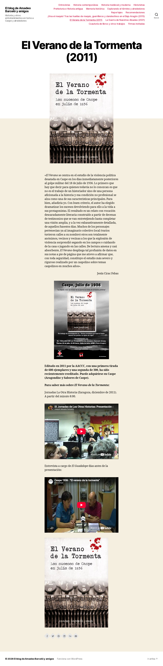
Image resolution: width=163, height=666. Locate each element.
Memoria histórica (95, 8)
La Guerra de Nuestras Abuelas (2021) (125, 20)
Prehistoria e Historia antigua (68, 8)
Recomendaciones (135, 12)
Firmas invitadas (136, 23)
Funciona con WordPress (69, 658)
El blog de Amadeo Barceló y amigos (18, 10)
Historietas (139, 5)
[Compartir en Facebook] (47, 635)
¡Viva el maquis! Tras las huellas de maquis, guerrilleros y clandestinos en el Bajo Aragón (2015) (96, 16)
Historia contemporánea (85, 5)
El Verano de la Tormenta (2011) (86, 20)
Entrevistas (64, 5)
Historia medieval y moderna (116, 5)
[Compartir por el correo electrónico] (76, 635)
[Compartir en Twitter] (53, 635)
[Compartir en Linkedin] (64, 635)
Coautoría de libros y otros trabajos (107, 23)
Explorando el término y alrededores (126, 8)
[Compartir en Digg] (70, 635)
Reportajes (117, 12)
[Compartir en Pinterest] (58, 635)
